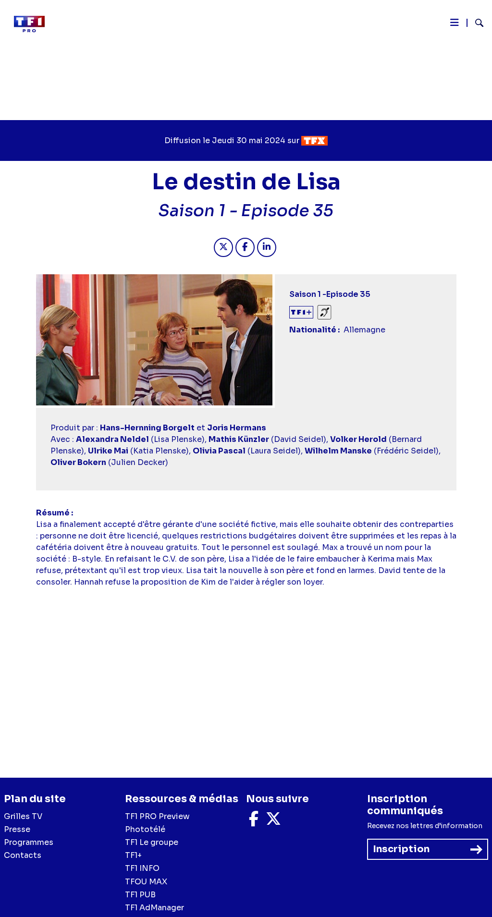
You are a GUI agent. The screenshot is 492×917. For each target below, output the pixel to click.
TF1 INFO (142, 868)
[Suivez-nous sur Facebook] (253, 822)
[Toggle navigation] (454, 25)
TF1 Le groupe (151, 842)
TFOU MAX (146, 882)
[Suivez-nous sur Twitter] (273, 822)
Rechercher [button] (475, 23)
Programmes (28, 842)
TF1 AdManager (154, 908)
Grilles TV (23, 816)
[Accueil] (33, 24)
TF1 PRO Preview (157, 816)
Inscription (401, 849)
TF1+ (133, 855)
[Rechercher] (475, 24)
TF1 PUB (140, 895)
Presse (17, 829)
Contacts (22, 855)
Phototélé (145, 829)
